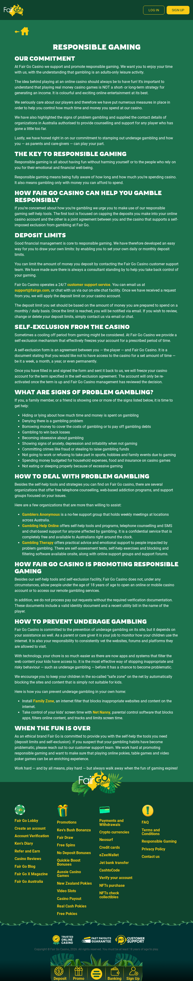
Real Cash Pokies (71, 906)
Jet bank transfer (114, 862)
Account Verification (32, 836)
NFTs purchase (112, 885)
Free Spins (66, 845)
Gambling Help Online (40, 526)
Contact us (151, 856)
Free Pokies (67, 913)
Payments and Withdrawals (111, 822)
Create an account (30, 828)
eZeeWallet (109, 855)
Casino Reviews (28, 858)
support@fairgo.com (32, 290)
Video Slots (66, 891)
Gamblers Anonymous (41, 514)
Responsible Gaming (159, 841)
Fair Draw (65, 837)
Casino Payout (69, 898)
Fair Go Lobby (26, 820)
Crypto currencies (114, 832)
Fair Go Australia (29, 881)
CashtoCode (109, 870)
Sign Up (178, 10)
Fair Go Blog (25, 866)
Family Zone (43, 701)
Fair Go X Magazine (31, 874)
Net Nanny (101, 712)
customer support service (88, 284)
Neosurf (106, 839)
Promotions (66, 822)
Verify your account (115, 877)
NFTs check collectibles (109, 895)
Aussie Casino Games (69, 874)
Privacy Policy (153, 849)
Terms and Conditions (151, 832)
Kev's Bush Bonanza (74, 830)
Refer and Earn (27, 851)
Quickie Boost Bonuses (68, 862)
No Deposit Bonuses (74, 853)
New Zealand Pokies (74, 883)
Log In (154, 10)
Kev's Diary (24, 843)
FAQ (145, 822)
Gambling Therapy (37, 542)
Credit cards (109, 847)
